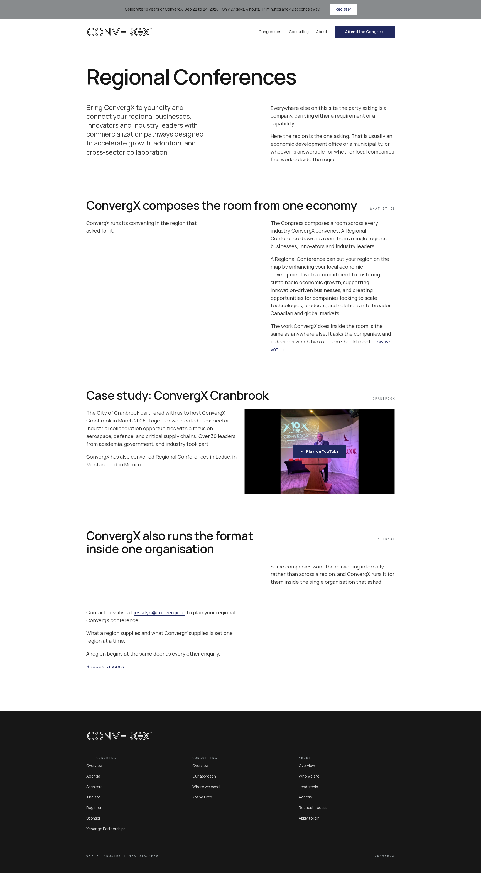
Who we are (309, 776)
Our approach (204, 776)
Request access (105, 666)
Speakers (94, 786)
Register (343, 9)
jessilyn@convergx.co (159, 612)
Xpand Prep (202, 797)
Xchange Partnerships (105, 828)
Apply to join (309, 818)
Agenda (93, 776)
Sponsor (93, 818)
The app (93, 797)
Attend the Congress (364, 31)
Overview (94, 765)
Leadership (308, 786)
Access (305, 797)
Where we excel (206, 786)
